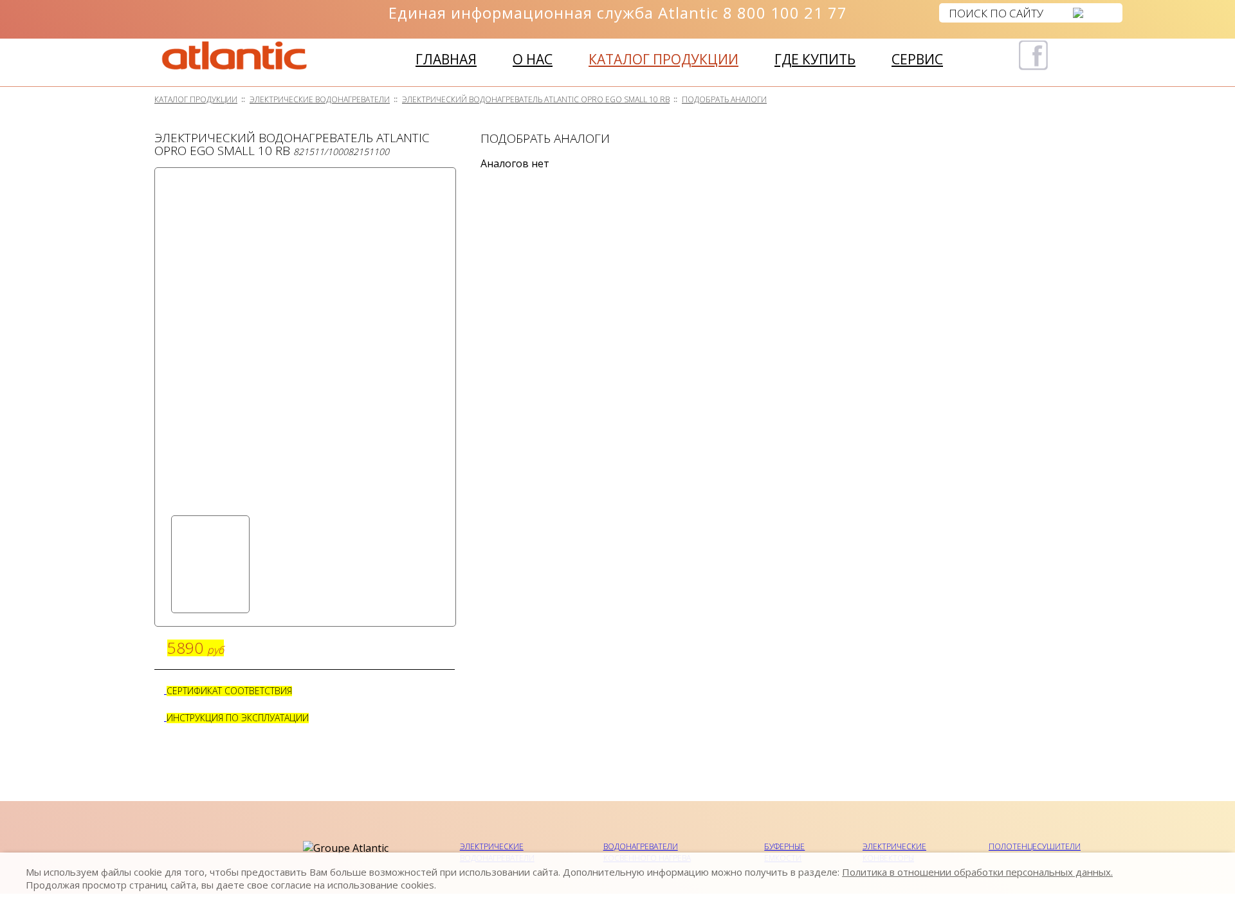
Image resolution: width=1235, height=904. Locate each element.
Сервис (917, 59)
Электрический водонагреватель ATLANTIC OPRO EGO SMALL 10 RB (536, 99)
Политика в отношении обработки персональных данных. (977, 871)
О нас (533, 59)
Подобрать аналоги (724, 99)
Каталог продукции (663, 59)
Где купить (814, 59)
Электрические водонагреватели (320, 99)
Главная (446, 59)
